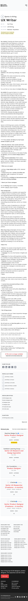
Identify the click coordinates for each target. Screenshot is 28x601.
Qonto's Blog (4, 348)
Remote (9, 29)
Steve (16, 56)
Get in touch (15, 583)
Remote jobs (16, 528)
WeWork (5, 285)
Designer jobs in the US (6, 555)
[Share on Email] (15, 367)
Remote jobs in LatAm (6, 549)
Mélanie (7, 187)
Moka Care (19, 293)
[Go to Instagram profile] (22, 597)
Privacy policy (15, 588)
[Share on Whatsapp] (12, 367)
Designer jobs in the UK (6, 556)
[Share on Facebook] (3, 367)
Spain (16, 510)
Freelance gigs (17, 530)
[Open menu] (26, 5)
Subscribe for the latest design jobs (14, 355)
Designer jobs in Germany (7, 561)
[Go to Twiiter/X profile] (15, 597)
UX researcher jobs (6, 406)
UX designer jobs (6, 402)
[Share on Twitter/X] (9, 367)
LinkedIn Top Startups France (17, 67)
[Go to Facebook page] (17, 597)
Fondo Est (4, 293)
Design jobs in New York (19, 542)
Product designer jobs (7, 400)
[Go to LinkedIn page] (20, 597)
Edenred (5, 298)
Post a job (4, 576)
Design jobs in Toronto (19, 547)
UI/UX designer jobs (6, 398)
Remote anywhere (5, 541)
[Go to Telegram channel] (26, 597)
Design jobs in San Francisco (20, 544)
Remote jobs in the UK (6, 545)
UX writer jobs (5, 409)
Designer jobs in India (6, 560)
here (26, 89)
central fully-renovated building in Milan (13, 284)
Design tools (4, 586)
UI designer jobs (6, 404)
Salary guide (4, 584)
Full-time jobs (17, 526)
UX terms (3, 588)
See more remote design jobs (19, 429)
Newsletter (14, 584)
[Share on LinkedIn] (6, 367)
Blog (2, 583)
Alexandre (10, 56)
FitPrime (3, 297)
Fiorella (16, 187)
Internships (16, 531)
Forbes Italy (11, 348)
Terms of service (16, 586)
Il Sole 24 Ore (7, 349)
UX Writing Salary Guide (7, 417)
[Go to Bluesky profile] (24, 597)
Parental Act (14, 303)
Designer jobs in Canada (6, 558)
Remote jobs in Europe (6, 542)
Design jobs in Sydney (19, 545)
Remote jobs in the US (6, 544)
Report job (24, 422)
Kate (11, 187)
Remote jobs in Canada (6, 547)
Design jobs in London (19, 541)
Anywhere (16, 29)
